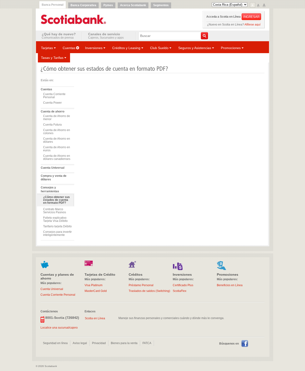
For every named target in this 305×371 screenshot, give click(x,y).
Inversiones (93, 48)
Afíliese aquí (252, 24)
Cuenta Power (52, 102)
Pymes (108, 5)
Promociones (231, 48)
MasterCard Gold (96, 291)
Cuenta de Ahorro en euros (56, 149)
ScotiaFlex (179, 291)
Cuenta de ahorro (52, 111)
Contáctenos (49, 311)
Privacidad (99, 343)
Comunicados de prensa (59, 35)
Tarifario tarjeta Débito (57, 226)
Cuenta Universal (52, 167)
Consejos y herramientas (50, 189)
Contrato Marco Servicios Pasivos (54, 211)
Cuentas (69, 48)
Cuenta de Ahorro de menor (56, 117)
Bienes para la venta (124, 343)
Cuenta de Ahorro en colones (56, 131)
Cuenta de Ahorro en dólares (56, 140)
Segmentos (161, 5)
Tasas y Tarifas (52, 58)
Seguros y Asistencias (194, 48)
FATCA (146, 343)
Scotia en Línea (95, 318)
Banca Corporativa (83, 5)
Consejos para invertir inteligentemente (57, 233)
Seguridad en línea (55, 343)
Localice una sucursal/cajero (59, 327)
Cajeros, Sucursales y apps (106, 35)
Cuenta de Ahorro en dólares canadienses (56, 157)
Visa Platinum (93, 285)
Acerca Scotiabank (133, 5)
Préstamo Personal (141, 285)
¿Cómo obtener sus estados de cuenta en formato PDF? (56, 199)
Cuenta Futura (52, 124)
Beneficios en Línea (230, 285)
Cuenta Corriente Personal (54, 95)
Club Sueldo (159, 48)
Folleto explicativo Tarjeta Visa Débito (55, 219)
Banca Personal (52, 4)
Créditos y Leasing (126, 48)
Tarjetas (47, 48)
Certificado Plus (183, 285)
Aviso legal (80, 343)
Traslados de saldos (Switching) (149, 291)
